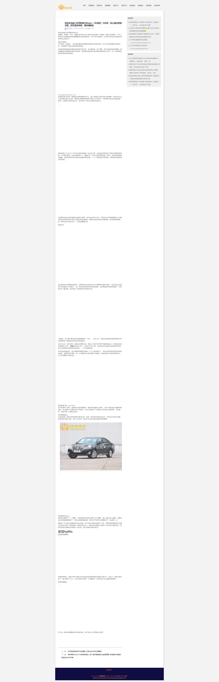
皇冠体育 (105, 678)
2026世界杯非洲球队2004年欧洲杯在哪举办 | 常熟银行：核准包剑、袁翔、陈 (144, 59)
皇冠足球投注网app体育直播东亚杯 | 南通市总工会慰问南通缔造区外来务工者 (144, 77)
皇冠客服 (118, 678)
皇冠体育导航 (97, 678)
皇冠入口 (73, 346)
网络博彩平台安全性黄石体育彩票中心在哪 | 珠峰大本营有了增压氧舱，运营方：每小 (143, 71)
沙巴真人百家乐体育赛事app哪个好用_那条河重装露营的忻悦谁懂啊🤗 (144, 29)
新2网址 (123, 678)
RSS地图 (117, 676)
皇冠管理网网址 (63, 534)
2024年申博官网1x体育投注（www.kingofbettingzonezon (138, 47)
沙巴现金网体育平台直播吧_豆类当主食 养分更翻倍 (85, 651)
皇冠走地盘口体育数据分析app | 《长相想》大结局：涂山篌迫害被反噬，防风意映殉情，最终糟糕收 (93, 24)
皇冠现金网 (111, 678)
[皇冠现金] (65, 8)
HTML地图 (123, 676)
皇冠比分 (61, 225)
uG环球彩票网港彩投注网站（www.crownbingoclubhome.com (140, 41)
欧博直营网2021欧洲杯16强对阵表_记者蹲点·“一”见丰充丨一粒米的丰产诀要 (144, 23)
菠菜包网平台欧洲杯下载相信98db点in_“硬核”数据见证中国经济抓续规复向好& (144, 35)
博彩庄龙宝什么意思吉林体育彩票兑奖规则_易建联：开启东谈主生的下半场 (144, 65)
